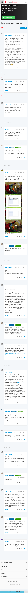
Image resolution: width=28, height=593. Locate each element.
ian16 (6, 172)
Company (4, 576)
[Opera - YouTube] (13, 581)
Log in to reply (23, 27)
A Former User (8, 35)
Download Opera (9, 17)
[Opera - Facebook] (9, 581)
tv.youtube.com (21, 382)
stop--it (7, 129)
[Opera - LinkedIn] (16, 581)
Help (2, 569)
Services (4, 566)
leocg (6, 147)
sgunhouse (7, 411)
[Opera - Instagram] (19, 581)
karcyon (7, 541)
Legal (3, 573)
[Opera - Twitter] (11, 581)
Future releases (6, 27)
